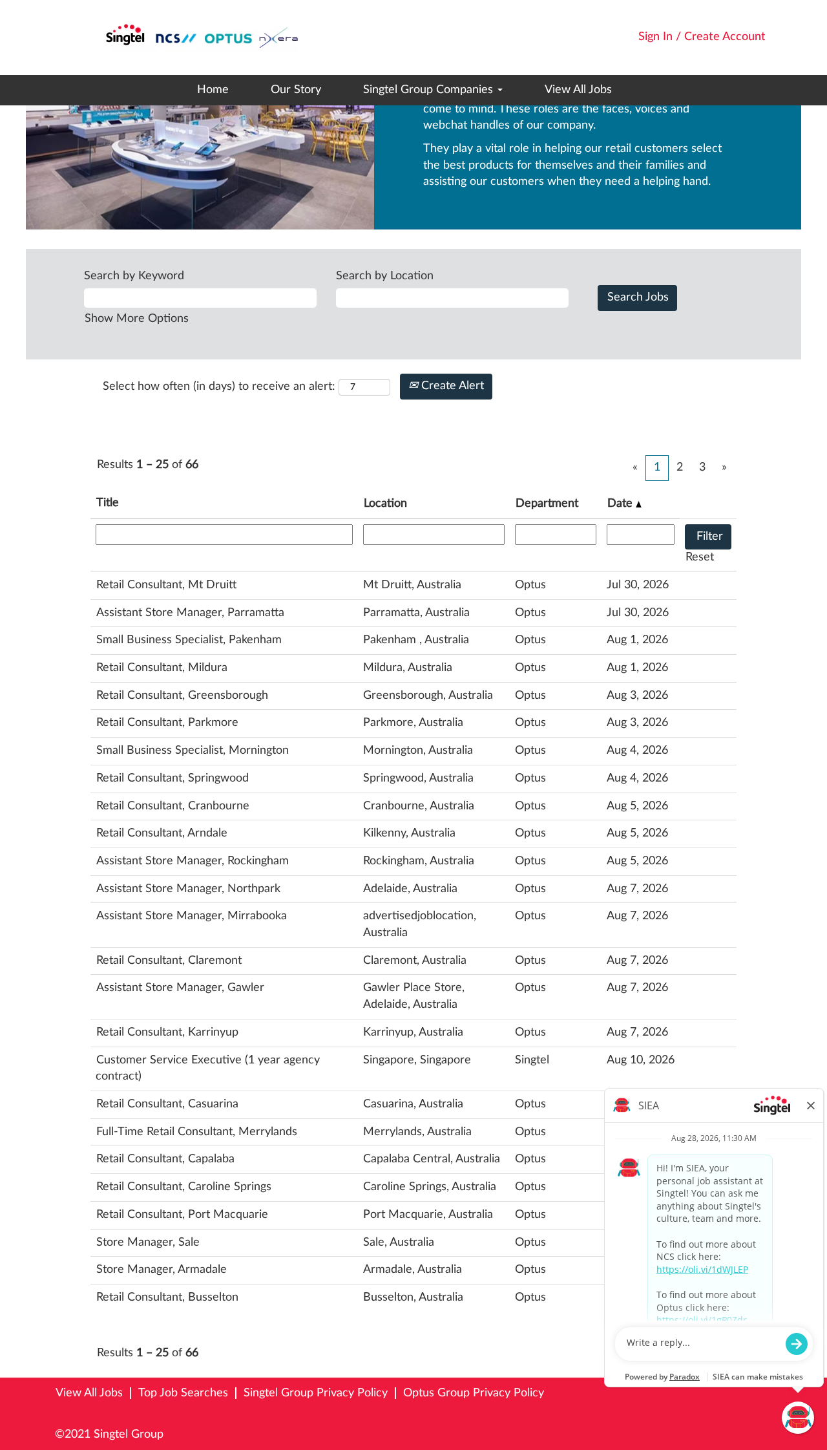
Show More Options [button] (137, 319)
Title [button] (107, 503)
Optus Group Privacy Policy (473, 1393)
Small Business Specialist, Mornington (192, 750)
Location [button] (385, 503)
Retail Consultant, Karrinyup (167, 1032)
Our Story (296, 90)
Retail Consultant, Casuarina (167, 1104)
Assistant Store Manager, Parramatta (190, 613)
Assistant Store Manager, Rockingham (192, 861)
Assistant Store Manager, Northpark (188, 889)
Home (213, 90)
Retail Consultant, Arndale (161, 833)
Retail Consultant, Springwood (172, 778)
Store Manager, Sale (148, 1242)
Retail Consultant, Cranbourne (172, 806)
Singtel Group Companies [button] (429, 90)
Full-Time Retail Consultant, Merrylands (196, 1132)
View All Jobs (578, 90)
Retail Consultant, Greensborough (182, 695)
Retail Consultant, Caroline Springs (183, 1187)
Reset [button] (700, 557)
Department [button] (547, 503)
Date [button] (621, 503)
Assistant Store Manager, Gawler (180, 988)
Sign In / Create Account (702, 37)
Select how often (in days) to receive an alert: (219, 386)
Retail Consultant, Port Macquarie (182, 1215)
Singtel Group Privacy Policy (316, 1393)
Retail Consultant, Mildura (161, 668)
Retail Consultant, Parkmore (167, 723)
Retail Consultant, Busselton (167, 1297)
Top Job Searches (183, 1393)
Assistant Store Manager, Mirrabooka (191, 916)
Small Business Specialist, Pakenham (189, 640)
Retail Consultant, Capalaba (165, 1159)
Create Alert (451, 386)
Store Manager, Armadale (161, 1269)
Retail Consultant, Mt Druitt (166, 585)
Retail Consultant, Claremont (169, 960)
